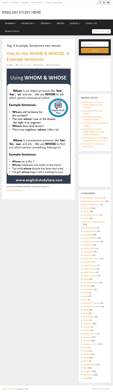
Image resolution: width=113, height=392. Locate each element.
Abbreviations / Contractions (94, 201)
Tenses (86, 358)
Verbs (85, 368)
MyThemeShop (105, 389)
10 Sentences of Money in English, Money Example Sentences (93, 105)
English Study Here (21, 12)
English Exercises (90, 265)
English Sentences (90, 276)
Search (108, 31)
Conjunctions (88, 252)
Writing (33, 2)
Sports (85, 347)
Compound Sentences (91, 241)
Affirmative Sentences (91, 215)
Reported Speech (90, 334)
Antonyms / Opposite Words (94, 222)
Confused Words (89, 248)
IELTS (85, 300)
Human (86, 293)
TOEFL (86, 361)
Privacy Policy (57, 2)
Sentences (87, 337)
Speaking (25, 2)
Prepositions (88, 324)
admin (10, 65)
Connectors (87, 255)
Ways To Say (88, 375)
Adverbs (86, 211)
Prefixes (86, 320)
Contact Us (48, 2)
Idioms (85, 296)
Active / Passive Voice (91, 205)
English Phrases (89, 272)
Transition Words (89, 365)
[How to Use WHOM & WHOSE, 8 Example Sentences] (39, 126)
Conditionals (88, 245)
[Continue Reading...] (15, 190)
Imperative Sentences (91, 303)
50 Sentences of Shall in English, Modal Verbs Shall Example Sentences (93, 131)
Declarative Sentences (92, 259)
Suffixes (86, 351)
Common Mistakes (90, 238)
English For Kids (89, 269)
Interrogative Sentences (92, 306)
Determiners (87, 262)
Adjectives (87, 208)
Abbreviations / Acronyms (93, 198)
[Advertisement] (97, 74)
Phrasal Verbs (88, 317)
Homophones (88, 289)
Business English (90, 228)
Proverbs (86, 330)
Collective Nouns (89, 231)
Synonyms (87, 354)
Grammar (5, 2)
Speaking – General (91, 344)
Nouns (85, 313)
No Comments (54, 65)
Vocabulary (15, 2)
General (39, 2)
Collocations (88, 235)
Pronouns (86, 327)
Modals (86, 310)
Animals (86, 218)
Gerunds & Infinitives (91, 282)
